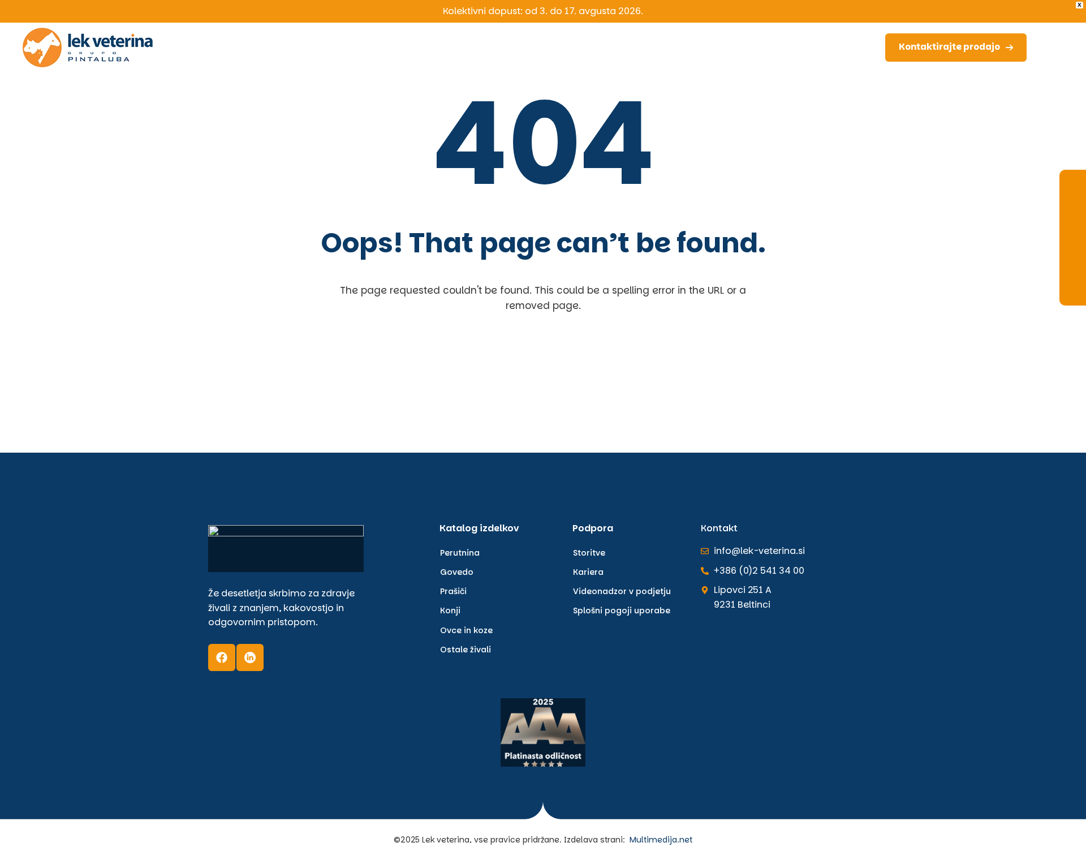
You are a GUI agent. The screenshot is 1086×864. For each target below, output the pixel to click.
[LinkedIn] (250, 657)
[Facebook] (221, 657)
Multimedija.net (661, 839)
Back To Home (546, 371)
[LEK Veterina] (88, 47)
